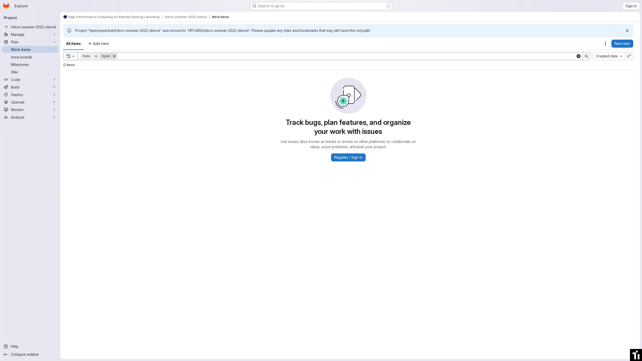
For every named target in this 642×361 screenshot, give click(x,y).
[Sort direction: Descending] (629, 56)
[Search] (587, 56)
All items (73, 43)
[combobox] (609, 56)
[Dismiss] (627, 31)
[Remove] (114, 56)
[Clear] (579, 56)
